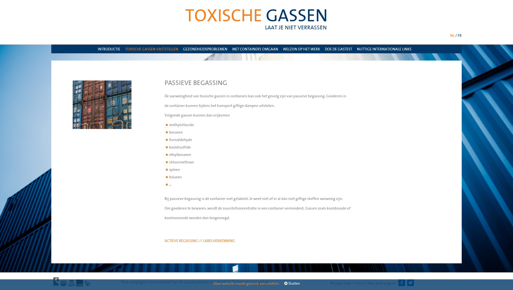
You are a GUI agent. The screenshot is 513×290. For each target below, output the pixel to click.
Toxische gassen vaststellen (151, 49)
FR (460, 35)
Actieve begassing (182, 241)
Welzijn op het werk (301, 49)
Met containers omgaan (255, 49)
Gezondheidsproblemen (205, 49)
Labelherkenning (219, 241)
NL (452, 35)
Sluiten (293, 283)
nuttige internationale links (384, 49)
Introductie (109, 49)
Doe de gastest (338, 49)
